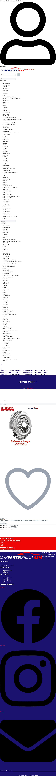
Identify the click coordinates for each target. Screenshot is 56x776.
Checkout (16, 525)
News (45, 370)
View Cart (11, 525)
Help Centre (38, 370)
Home (1, 400)
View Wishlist (14, 527)
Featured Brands (28, 370)
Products (4, 370)
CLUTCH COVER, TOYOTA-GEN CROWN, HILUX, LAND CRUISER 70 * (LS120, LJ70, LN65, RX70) (24, 520)
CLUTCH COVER (2, 519)
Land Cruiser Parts (14, 370)
